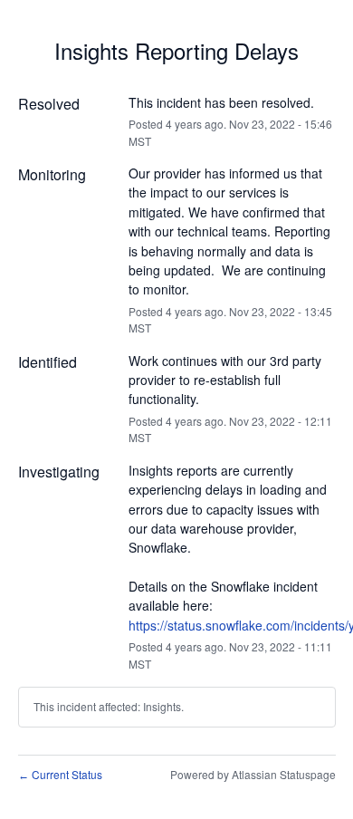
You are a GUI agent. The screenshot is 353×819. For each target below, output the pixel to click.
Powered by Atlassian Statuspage (253, 774)
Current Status (60, 774)
